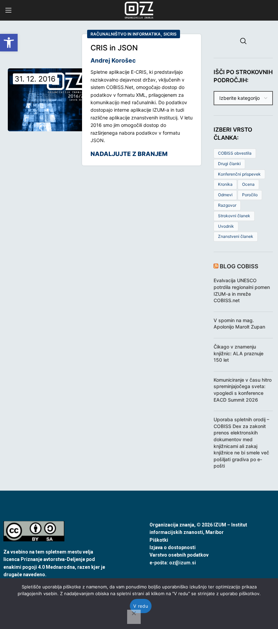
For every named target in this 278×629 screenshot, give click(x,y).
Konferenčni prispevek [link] (239, 174)
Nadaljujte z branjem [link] (129, 154)
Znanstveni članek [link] (235, 236)
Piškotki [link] (159, 540)
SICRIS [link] (170, 34)
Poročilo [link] (250, 194)
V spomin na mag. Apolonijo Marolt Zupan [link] (239, 323)
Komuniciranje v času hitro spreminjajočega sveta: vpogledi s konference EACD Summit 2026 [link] (243, 390)
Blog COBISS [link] (239, 266)
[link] (9, 42)
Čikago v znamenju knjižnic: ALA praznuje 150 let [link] (238, 353)
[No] (134, 617)
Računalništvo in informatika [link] (126, 34)
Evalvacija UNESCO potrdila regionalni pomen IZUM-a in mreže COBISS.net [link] (242, 290)
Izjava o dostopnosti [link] (173, 547)
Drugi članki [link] (229, 163)
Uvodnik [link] (226, 226)
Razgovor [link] (227, 205)
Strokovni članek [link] (234, 215)
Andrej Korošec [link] (113, 60)
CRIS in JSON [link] (114, 47)
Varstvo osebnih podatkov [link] (179, 555)
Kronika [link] (225, 184)
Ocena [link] (248, 184)
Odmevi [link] (225, 194)
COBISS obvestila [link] (235, 153)
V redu (140, 606)
